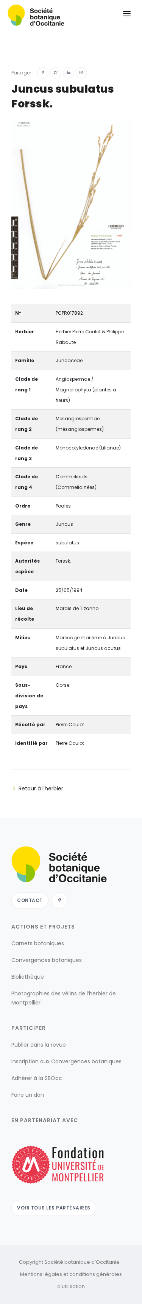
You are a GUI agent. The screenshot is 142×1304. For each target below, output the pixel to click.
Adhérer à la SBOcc (36, 1078)
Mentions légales (41, 1274)
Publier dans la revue (38, 1045)
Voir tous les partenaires (54, 1208)
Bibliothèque (27, 977)
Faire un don (27, 1095)
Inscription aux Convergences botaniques (66, 1061)
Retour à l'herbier (41, 788)
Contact (30, 900)
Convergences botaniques (46, 960)
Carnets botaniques (37, 943)
